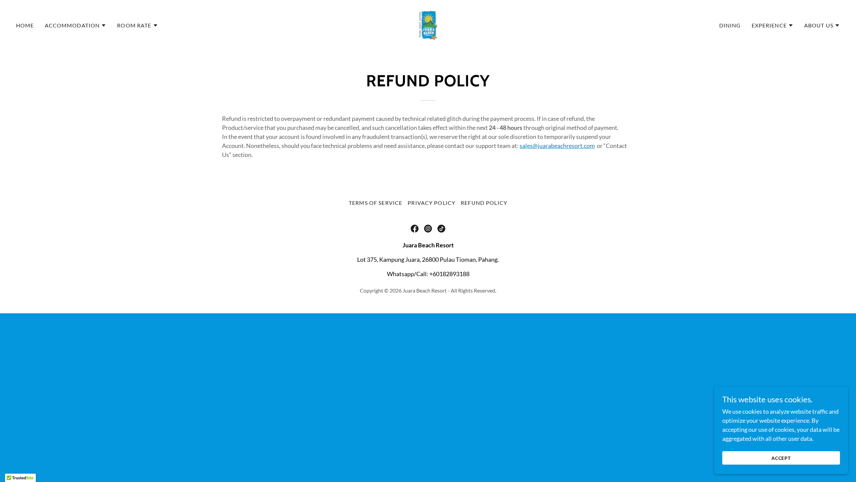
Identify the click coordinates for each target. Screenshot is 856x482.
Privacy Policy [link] (431, 202)
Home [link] (25, 25)
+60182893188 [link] (449, 273)
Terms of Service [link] (375, 202)
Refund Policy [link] (484, 202)
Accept (781, 458)
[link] (428, 24)
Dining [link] (730, 25)
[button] (76, 25)
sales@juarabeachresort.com (557, 145)
